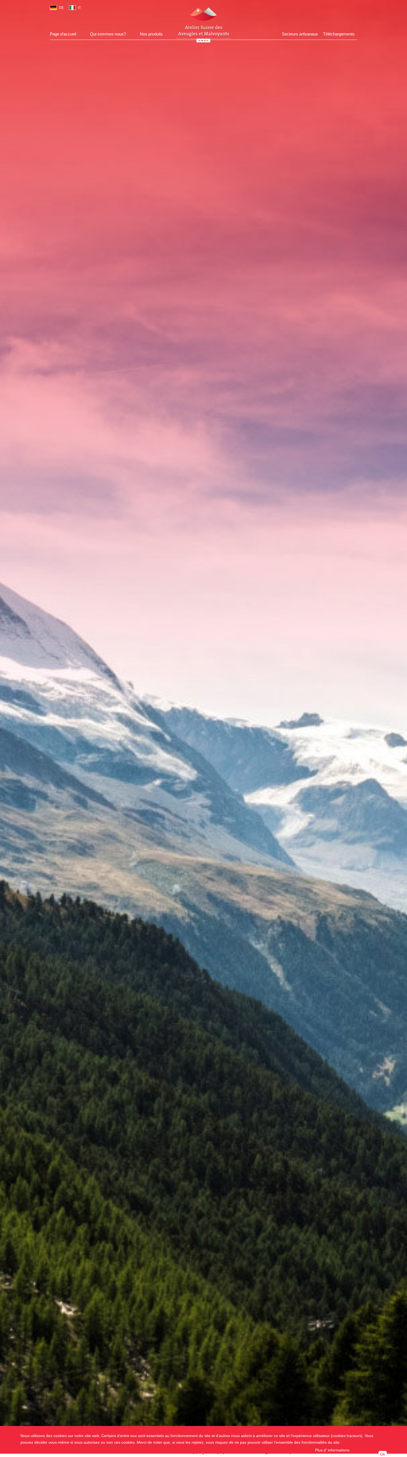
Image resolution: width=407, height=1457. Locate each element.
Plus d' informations (332, 1450)
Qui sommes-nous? (108, 34)
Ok (382, 1454)
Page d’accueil (63, 34)
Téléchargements (339, 34)
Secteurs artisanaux (300, 34)
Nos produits (151, 34)
